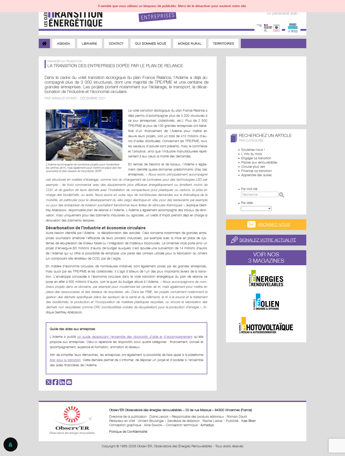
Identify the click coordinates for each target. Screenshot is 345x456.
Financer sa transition (256, 171)
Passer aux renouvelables (259, 162)
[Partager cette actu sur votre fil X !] (49, 383)
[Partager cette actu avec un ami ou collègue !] (69, 383)
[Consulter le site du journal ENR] (266, 278)
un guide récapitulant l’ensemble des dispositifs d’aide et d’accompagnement (134, 337)
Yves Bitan (248, 421)
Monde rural (189, 43)
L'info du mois (251, 154)
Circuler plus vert (253, 166)
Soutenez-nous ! (253, 150)
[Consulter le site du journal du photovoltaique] (266, 325)
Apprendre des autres (256, 175)
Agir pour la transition (65, 360)
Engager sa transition (256, 158)
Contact (116, 43)
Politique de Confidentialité (128, 431)
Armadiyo (207, 425)
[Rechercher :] (263, 194)
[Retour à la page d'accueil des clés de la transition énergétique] (70, 15)
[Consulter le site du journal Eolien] (266, 301)
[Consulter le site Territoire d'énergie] (292, 27)
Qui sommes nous (150, 43)
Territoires (223, 43)
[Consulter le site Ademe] (268, 27)
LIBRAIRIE (89, 43)
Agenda (63, 43)
